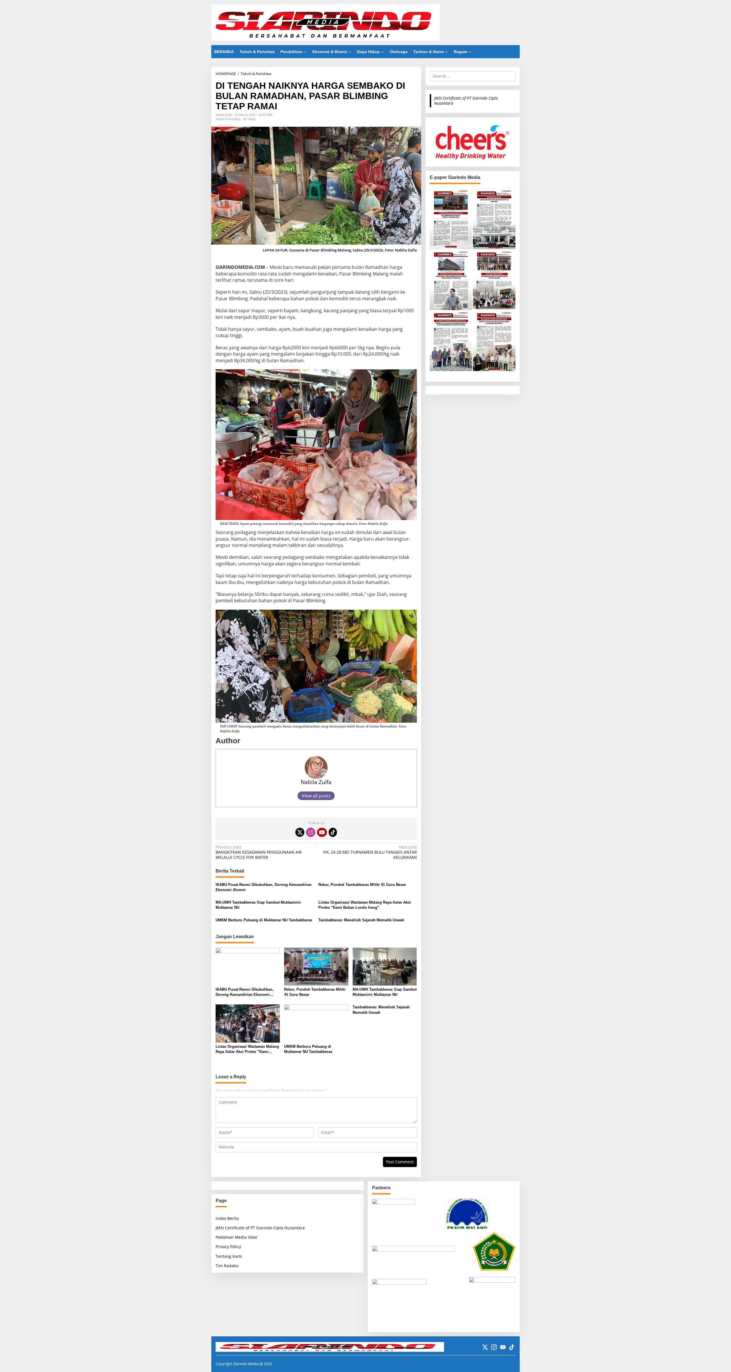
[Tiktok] (333, 832)
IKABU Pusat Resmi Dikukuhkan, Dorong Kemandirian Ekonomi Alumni (264, 887)
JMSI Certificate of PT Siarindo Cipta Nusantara (466, 100)
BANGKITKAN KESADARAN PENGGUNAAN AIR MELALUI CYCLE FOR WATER (259, 852)
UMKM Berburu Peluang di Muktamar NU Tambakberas (264, 920)
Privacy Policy (228, 1246)
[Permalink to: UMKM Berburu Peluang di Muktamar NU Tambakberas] (316, 1023)
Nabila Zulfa (316, 782)
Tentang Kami (229, 1256)
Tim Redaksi (227, 1265)
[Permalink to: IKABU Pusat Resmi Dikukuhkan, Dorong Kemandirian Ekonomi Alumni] (248, 966)
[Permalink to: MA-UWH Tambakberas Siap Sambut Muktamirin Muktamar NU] (385, 966)
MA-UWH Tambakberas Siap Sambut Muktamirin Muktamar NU (258, 905)
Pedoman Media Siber (237, 1237)
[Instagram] (310, 832)
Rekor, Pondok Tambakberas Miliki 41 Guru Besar (362, 885)
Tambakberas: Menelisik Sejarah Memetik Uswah (361, 920)
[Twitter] (299, 832)
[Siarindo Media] (325, 22)
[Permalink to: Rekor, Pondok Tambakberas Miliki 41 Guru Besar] (316, 966)
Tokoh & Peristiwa (228, 119)
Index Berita (227, 1218)
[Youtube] (322, 832)
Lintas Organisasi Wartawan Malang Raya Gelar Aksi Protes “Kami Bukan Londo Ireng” (364, 905)
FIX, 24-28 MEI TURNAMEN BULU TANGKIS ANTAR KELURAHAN (370, 852)
